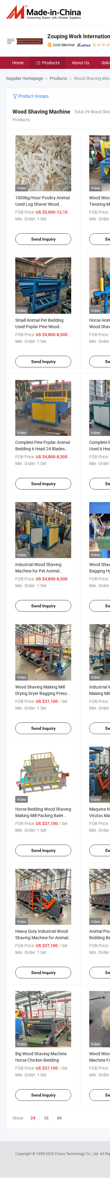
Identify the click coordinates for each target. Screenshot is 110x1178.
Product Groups (33, 96)
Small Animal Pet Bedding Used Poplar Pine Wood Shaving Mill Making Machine (42, 326)
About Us (80, 63)
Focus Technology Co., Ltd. (77, 1153)
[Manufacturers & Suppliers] (44, 12)
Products (51, 63)
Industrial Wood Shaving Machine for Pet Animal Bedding (38, 570)
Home (18, 63)
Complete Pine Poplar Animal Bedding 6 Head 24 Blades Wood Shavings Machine (42, 448)
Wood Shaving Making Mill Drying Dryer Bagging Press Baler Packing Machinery (41, 693)
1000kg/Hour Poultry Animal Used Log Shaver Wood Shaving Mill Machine (42, 204)
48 (59, 1118)
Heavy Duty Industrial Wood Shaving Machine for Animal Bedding (41, 937)
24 (33, 1118)
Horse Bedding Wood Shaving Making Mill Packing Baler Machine (43, 815)
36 (46, 1118)
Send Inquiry (43, 239)
